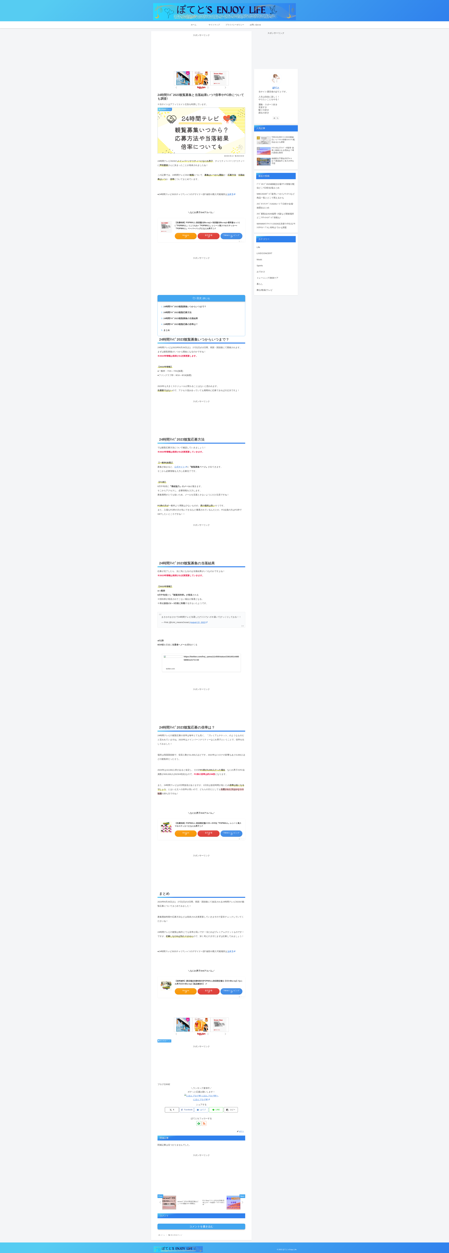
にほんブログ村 (200, 1099)
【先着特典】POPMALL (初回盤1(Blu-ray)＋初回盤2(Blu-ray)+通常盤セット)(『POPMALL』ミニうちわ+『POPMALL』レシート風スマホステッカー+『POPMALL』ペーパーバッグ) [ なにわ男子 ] (207, 225)
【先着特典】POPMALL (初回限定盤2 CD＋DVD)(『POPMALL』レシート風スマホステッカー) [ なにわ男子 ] (208, 824)
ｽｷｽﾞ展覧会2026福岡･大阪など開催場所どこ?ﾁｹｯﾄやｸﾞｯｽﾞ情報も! (275, 216)
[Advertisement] (201, 53)
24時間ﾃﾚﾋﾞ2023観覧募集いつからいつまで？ (184, 306)
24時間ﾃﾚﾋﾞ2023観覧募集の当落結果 (180, 318)
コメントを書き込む (201, 1226)
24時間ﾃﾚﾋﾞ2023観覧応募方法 (177, 312)
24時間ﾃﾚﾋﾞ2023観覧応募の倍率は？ (180, 324)
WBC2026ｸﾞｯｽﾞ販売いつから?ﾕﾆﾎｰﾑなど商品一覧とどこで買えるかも (276, 196)
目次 (199, 298)
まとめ (166, 330)
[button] (231, 1109)
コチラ (230, 194)
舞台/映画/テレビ (165, 1041)
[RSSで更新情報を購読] (204, 1123)
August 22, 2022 (197, 622)
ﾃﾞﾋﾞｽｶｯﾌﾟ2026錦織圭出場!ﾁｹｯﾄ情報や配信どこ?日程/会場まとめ (276, 186)
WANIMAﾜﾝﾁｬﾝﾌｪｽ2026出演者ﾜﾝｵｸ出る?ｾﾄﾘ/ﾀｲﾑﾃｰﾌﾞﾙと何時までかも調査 (276, 226)
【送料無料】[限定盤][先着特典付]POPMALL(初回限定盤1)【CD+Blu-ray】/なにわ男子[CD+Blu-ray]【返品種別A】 (208, 982)
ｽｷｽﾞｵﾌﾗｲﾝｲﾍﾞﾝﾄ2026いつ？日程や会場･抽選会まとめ (275, 206)
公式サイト (179, 467)
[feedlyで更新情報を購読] (198, 1123)
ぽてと (275, 87)
